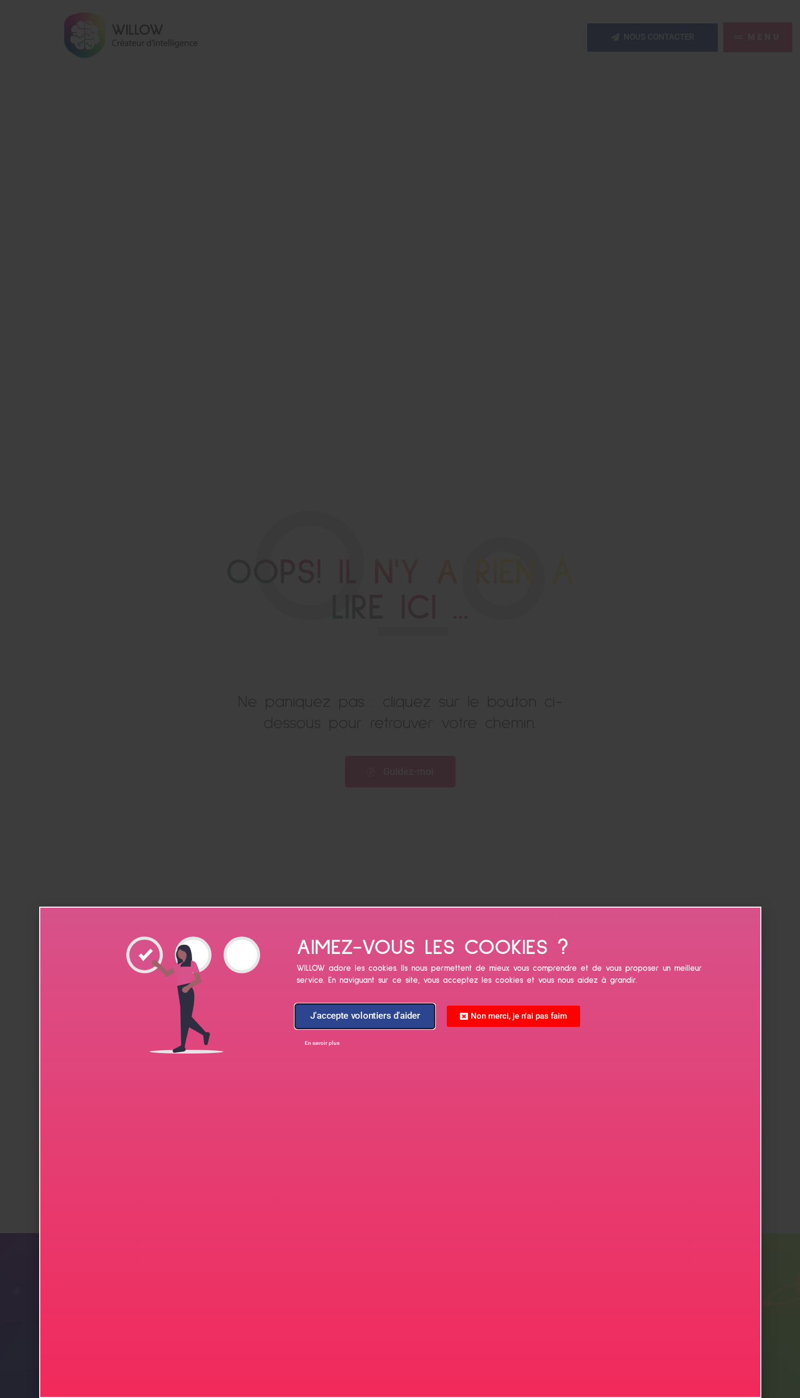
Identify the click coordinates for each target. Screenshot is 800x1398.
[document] (400, 699)
